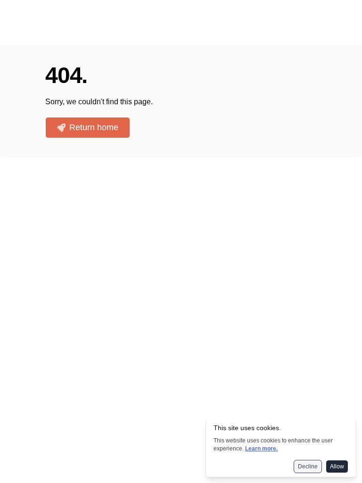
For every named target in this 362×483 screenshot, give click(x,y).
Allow (337, 466)
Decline (308, 466)
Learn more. (261, 448)
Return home (93, 127)
